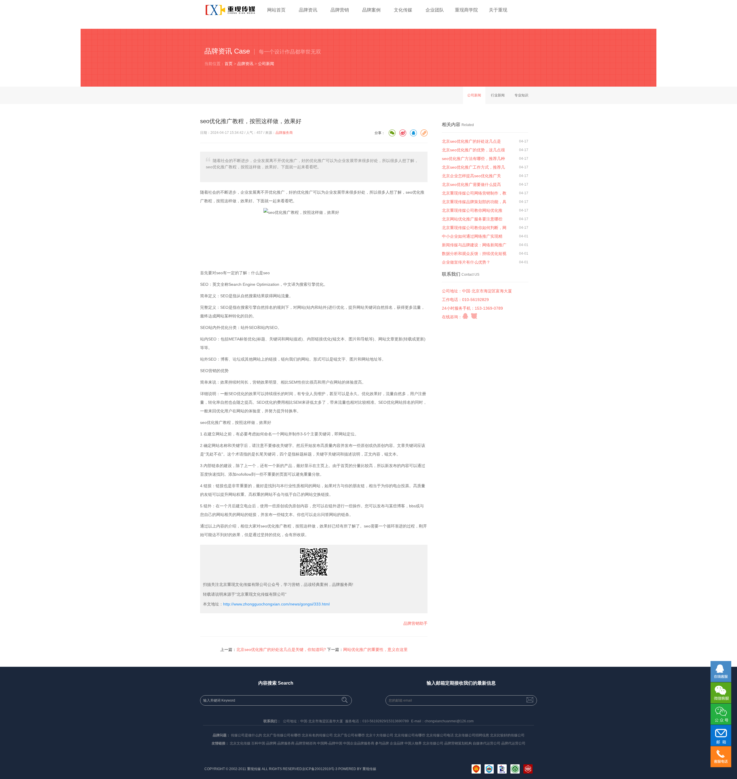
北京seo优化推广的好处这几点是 (471, 141)
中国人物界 (413, 743)
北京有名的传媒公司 (317, 735)
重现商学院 (466, 9)
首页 (229, 63)
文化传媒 (403, 9)
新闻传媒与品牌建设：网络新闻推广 (474, 245)
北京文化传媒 (240, 743)
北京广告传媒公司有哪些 (282, 735)
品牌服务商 (284, 133)
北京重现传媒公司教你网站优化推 (472, 210)
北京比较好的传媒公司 (507, 735)
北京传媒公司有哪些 (409, 735)
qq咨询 (465, 316)
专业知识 (521, 95)
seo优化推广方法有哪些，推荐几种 (473, 158)
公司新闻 (266, 63)
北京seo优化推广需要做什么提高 (471, 184)
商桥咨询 (474, 316)
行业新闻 (498, 95)
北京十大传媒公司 (379, 735)
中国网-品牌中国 (329, 743)
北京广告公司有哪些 (349, 735)
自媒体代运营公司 (486, 743)
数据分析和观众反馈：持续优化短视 (474, 253)
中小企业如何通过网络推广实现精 (472, 236)
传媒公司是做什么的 (246, 735)
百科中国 (258, 743)
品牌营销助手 (415, 623)
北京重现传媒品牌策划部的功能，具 (474, 201)
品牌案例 (371, 9)
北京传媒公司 (433, 743)
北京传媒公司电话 (440, 735)
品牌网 (271, 743)
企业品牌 (397, 743)
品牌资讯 (308, 9)
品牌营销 (339, 9)
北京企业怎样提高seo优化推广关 (471, 176)
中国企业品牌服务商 (358, 743)
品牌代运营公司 (513, 743)
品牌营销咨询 (305, 743)
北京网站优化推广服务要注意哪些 (472, 219)
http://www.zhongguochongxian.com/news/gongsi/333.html (276, 604)
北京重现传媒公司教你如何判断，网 (474, 227)
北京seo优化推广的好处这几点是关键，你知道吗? (281, 649)
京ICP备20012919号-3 (319, 769)
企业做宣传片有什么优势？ (466, 262)
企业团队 (435, 9)
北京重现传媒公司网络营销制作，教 (474, 193)
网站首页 (276, 9)
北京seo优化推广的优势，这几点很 (473, 150)
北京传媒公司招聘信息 (472, 735)
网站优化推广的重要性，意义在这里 (375, 649)
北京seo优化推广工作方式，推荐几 (473, 167)
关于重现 (498, 9)
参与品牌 (382, 743)
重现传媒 (369, 769)
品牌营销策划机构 (458, 743)
